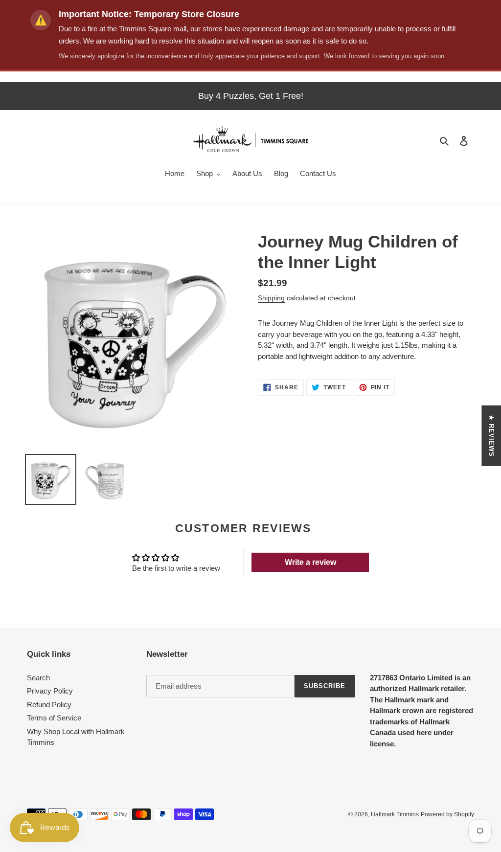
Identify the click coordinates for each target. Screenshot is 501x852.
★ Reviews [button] (491, 436)
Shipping (271, 298)
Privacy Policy (50, 691)
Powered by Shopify (447, 814)
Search (38, 677)
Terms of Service (54, 718)
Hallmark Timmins (395, 814)
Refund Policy (49, 704)
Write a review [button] (310, 562)
